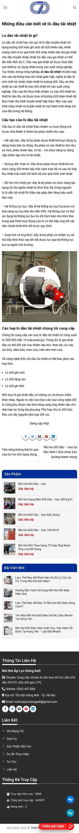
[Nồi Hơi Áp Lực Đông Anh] (39, 7)
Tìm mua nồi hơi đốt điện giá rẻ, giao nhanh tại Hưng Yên (44, 617)
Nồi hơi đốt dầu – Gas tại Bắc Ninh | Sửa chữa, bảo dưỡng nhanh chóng (60, 452)
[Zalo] (70, 812)
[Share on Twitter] (32, 436)
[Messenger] (70, 799)
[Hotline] (70, 826)
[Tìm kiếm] (74, 7)
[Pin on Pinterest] (46, 436)
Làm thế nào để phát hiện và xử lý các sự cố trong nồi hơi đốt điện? (43, 579)
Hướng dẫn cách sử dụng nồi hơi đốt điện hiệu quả (42, 592)
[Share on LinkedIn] (53, 436)
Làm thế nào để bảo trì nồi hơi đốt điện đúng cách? (45, 604)
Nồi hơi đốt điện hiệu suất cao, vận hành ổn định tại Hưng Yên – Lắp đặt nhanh (44, 629)
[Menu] (5, 7)
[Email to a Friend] (39, 436)
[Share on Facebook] (25, 436)
